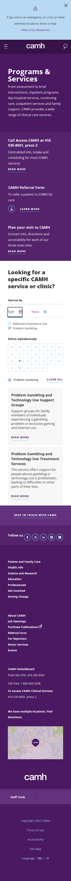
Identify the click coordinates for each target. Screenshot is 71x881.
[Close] (66, 6)
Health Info (15, 567)
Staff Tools (17, 797)
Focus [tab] (35, 312)
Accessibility (35, 839)
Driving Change (18, 596)
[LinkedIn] (43, 537)
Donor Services (18, 644)
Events (12, 650)
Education (14, 579)
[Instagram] (51, 537)
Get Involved (16, 591)
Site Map (35, 849)
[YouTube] (59, 537)
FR (47, 858)
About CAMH (17, 615)
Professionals (17, 585)
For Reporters (17, 638)
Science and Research (22, 573)
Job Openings (17, 621)
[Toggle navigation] (4, 47)
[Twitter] (35, 537)
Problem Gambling (24, 328)
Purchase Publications (23, 627)
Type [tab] (11, 312)
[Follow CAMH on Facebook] (27, 537)
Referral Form (17, 633)
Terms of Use (35, 830)
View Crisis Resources (35, 30)
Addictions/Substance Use (29, 323)
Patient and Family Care (24, 562)
